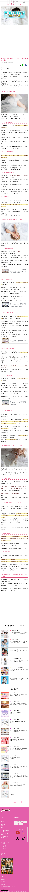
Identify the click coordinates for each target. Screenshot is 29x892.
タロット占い (6, 830)
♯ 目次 (7, 68)
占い (5, 4)
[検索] (24, 1)
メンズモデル (6, 846)
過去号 (2, 837)
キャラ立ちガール (18, 821)
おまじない (5, 833)
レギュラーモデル (6, 845)
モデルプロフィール (5, 842)
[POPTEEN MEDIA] (14, 2)
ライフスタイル (4, 825)
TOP (2, 4)
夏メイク (24, 821)
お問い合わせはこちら (5, 877)
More (14, 802)
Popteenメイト (6, 848)
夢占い (4, 831)
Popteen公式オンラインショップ (8, 886)
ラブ (2, 827)
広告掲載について (4, 879)
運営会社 (3, 884)
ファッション (4, 821)
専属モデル (5, 843)
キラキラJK (5, 836)
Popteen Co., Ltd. (13, 891)
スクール (3, 824)
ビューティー (4, 822)
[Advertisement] (14, 39)
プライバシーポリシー (5, 881)
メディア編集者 (4, 62)
